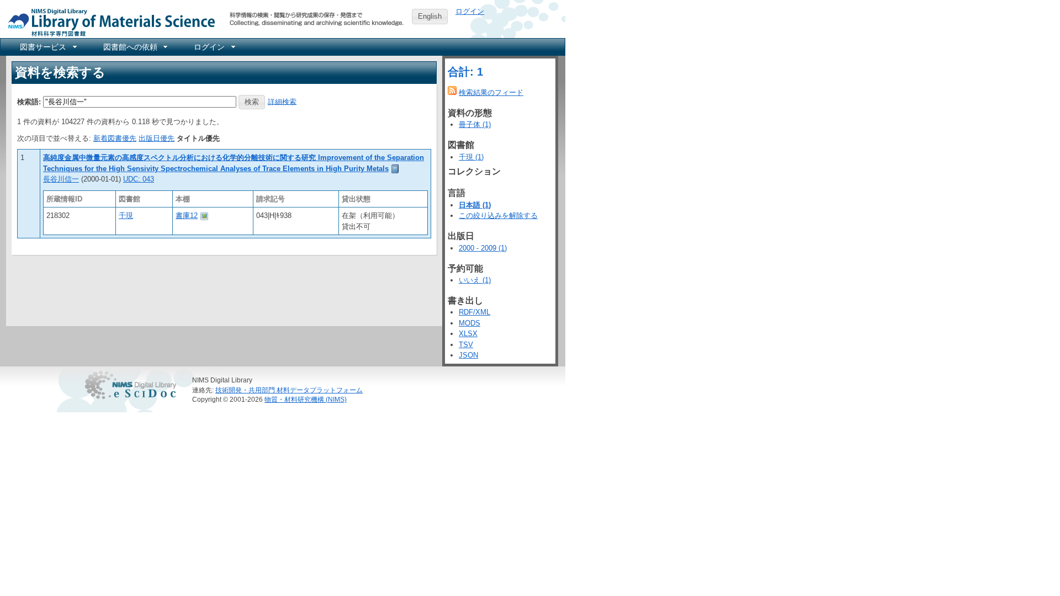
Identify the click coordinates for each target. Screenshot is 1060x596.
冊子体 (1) (475, 124)
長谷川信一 (61, 179)
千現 (126, 215)
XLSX (468, 333)
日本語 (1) (475, 205)
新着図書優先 (114, 138)
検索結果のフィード (491, 92)
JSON (468, 355)
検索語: (29, 101)
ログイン (469, 11)
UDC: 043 (138, 179)
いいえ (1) (475, 280)
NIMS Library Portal (108, 22)
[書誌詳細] (395, 168)
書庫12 (187, 215)
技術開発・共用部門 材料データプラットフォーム (289, 389)
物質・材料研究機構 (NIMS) (305, 399)
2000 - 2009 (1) (483, 248)
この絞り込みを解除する (498, 215)
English (430, 16)
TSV (466, 344)
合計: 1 (465, 72)
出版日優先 (156, 138)
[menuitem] (47, 47)
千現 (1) (471, 157)
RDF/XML (474, 312)
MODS (469, 323)
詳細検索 (282, 101)
